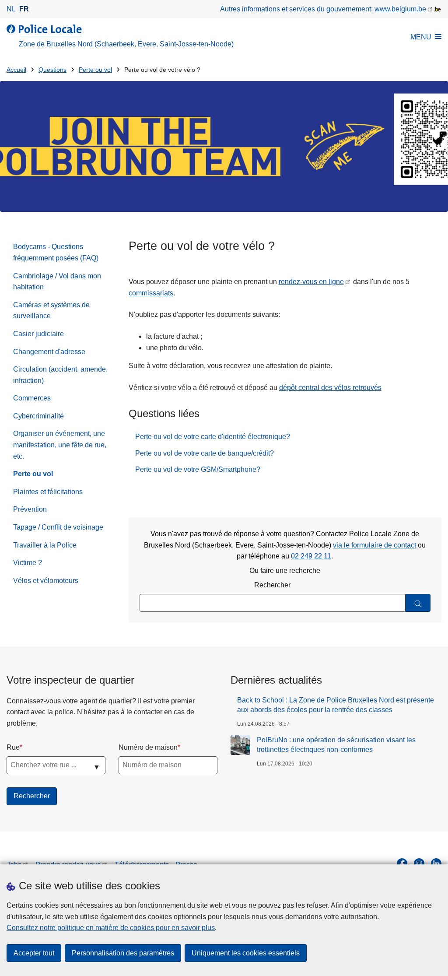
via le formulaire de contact (374, 545)
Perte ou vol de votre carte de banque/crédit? (204, 453)
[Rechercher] (418, 603)
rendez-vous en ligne (311, 281)
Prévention (30, 509)
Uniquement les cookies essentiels (246, 953)
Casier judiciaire (38, 333)
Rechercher (272, 585)
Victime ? (27, 562)
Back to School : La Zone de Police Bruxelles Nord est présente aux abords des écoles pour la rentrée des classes (335, 704)
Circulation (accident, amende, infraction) (60, 374)
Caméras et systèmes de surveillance (51, 310)
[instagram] (419, 863)
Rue (13, 747)
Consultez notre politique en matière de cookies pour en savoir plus (111, 927)
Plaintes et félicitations (48, 491)
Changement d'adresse (49, 351)
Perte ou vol (95, 70)
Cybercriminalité (38, 416)
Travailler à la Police (45, 545)
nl (11, 9)
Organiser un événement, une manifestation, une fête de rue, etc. (59, 445)
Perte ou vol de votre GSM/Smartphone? (197, 469)
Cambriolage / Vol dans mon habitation (57, 281)
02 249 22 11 (311, 556)
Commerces (32, 398)
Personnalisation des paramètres (123, 953)
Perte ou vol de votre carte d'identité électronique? (212, 436)
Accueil (16, 70)
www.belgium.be (400, 9)
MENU (420, 37)
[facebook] (402, 863)
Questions (52, 70)
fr (24, 9)
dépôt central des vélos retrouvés (330, 387)
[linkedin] (436, 863)
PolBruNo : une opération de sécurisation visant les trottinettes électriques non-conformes (336, 744)
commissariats (151, 293)
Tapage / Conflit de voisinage (58, 527)
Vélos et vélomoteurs (45, 580)
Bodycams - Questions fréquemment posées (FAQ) (55, 252)
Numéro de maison (148, 747)
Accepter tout (34, 953)
